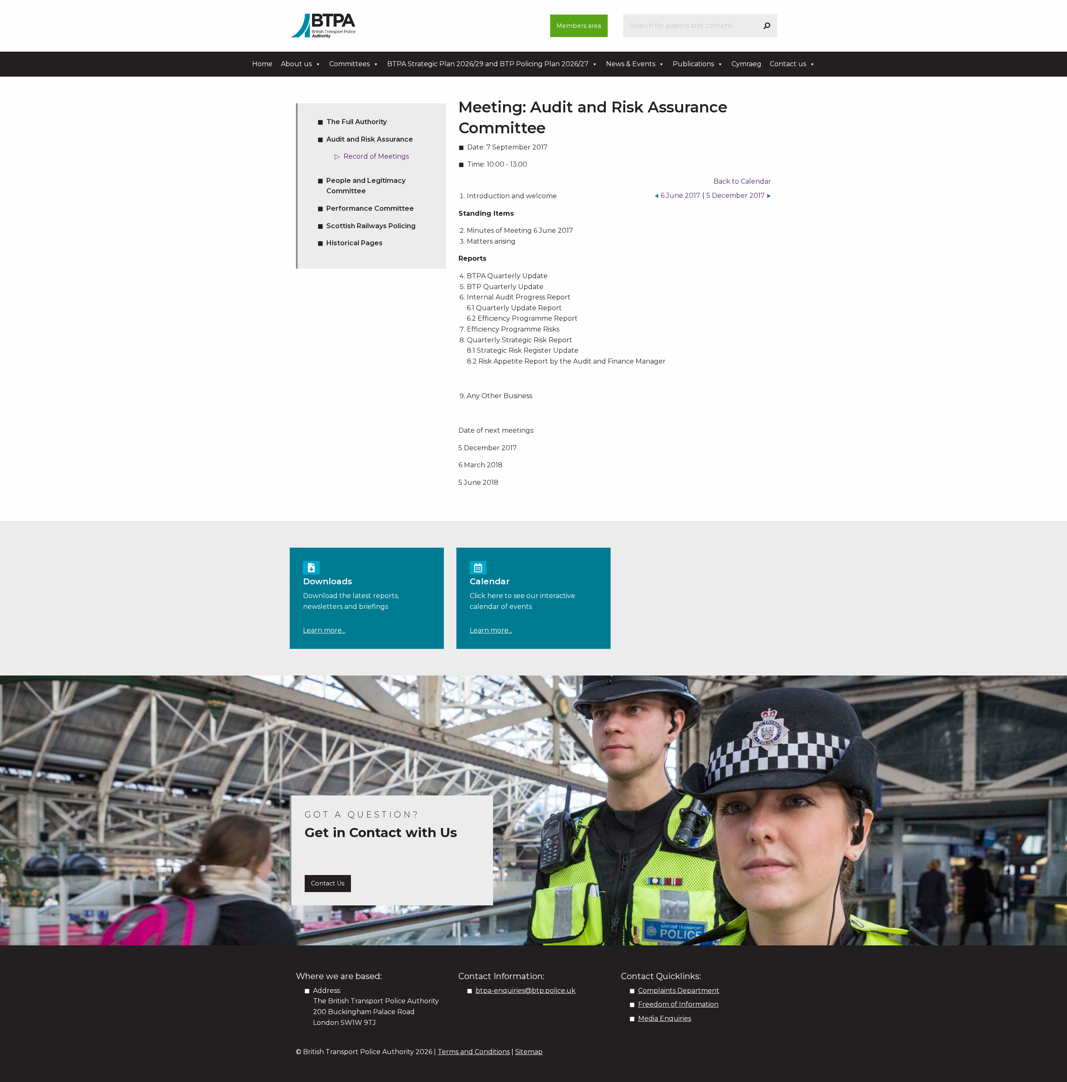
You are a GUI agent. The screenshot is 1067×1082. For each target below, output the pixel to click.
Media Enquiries (664, 1018)
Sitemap (529, 1052)
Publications (693, 64)
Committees (349, 64)
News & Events (630, 64)
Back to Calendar (742, 181)
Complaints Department (678, 991)
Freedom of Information (678, 1004)
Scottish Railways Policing (371, 226)
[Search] (766, 25)
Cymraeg (746, 64)
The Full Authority (356, 122)
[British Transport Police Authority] (323, 25)
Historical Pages (354, 243)
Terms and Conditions (474, 1052)
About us (296, 64)
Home (262, 64)
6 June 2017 (680, 195)
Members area (578, 26)
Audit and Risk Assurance (369, 139)
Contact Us (327, 883)
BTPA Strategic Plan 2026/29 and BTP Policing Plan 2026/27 (488, 64)
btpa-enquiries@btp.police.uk (526, 991)
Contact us (788, 64)
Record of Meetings (376, 156)
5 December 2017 (735, 195)
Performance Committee (370, 208)
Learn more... (324, 630)
